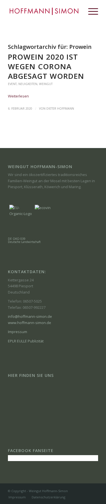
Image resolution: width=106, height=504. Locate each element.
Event (12, 84)
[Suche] (77, 11)
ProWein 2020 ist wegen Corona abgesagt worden (46, 66)
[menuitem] (77, 11)
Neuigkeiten (27, 84)
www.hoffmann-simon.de (29, 322)
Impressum (17, 331)
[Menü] (90, 11)
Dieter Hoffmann (60, 108)
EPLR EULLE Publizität (26, 341)
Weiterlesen (18, 96)
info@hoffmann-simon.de (30, 316)
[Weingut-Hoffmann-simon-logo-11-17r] (44, 11)
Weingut (46, 84)
